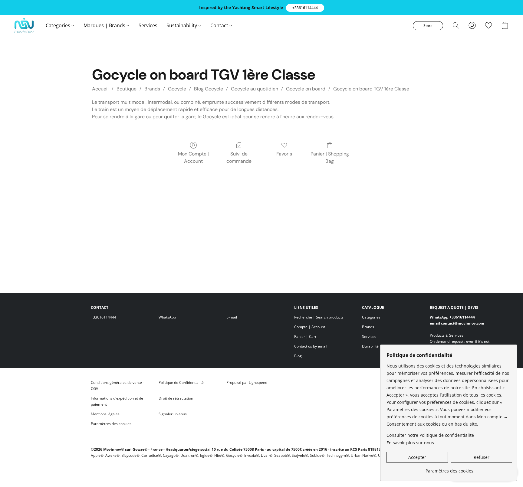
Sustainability (182, 25)
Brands (152, 89)
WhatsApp (167, 317)
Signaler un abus (173, 414)
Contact (219, 25)
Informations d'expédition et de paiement (117, 401)
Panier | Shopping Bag (330, 157)
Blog (298, 355)
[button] (305, 8)
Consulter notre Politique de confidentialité (430, 435)
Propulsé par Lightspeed (246, 382)
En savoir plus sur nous (410, 443)
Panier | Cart (305, 336)
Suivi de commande (239, 157)
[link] (449, 469)
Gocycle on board (305, 89)
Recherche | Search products (319, 317)
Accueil (100, 89)
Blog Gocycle (208, 89)
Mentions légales (105, 414)
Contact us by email (310, 346)
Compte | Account (309, 326)
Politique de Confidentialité (181, 382)
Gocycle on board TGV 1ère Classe (371, 89)
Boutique (127, 89)
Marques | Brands (105, 25)
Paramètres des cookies (111, 423)
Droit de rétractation (176, 398)
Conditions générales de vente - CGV (117, 385)
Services (148, 25)
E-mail (231, 317)
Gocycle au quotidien (254, 89)
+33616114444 (103, 317)
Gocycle (177, 89)
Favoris (284, 154)
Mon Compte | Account (193, 157)
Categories (58, 25)
